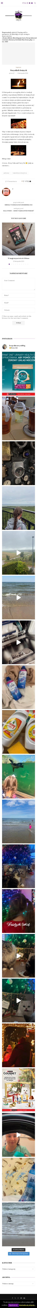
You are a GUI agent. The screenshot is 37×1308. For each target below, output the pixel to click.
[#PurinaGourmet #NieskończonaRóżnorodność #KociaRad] (18, 1090)
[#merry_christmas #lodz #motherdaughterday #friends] (18, 1045)
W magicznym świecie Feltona (18, 258)
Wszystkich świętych (20, 173)
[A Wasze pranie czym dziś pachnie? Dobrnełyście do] (18, 687)
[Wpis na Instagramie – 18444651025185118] (18, 463)
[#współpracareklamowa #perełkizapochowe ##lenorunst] (18, 1135)
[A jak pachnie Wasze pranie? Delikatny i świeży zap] (18, 1180)
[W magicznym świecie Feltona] (18, 239)
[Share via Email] (30, 181)
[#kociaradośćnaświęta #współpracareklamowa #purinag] (18, 956)
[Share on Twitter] (28, 181)
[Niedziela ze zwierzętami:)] (18, 777)
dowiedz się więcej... (27, 1305)
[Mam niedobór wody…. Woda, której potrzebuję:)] (18, 821)
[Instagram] (27, 3)
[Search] (35, 3)
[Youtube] (29, 3)
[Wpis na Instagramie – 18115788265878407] (18, 597)
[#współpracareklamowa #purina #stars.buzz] (18, 374)
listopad (6, 173)
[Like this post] (23, 181)
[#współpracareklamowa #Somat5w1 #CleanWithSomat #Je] (18, 642)
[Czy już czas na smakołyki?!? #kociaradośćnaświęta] (18, 866)
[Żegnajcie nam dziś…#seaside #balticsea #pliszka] (18, 1224)
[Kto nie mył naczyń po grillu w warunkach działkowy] (18, 732)
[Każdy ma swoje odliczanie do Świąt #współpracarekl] (18, 1000)
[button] (4, 243)
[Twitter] (25, 3)
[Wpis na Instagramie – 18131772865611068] (18, 508)
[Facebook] (12, 1298)
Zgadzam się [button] (13, 1305)
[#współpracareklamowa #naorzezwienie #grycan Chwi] (18, 418)
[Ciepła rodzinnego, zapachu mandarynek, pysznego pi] (18, 911)
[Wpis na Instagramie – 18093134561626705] (18, 553)
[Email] (32, 3)
